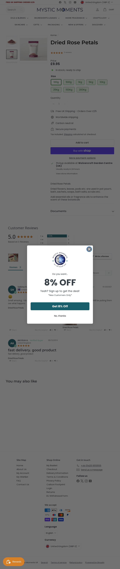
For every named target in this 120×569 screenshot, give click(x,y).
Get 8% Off (60, 306)
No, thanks (60, 316)
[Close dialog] (89, 249)
